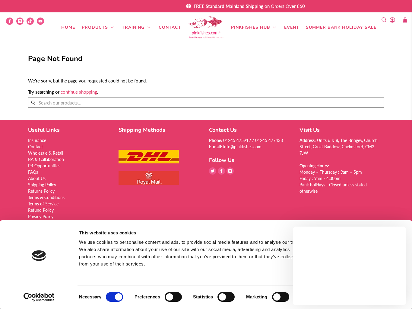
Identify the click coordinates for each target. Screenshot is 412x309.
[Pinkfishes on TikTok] (32, 23)
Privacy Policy (40, 216)
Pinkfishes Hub (250, 27)
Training (133, 27)
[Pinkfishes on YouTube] (42, 23)
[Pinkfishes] (206, 27)
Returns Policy (41, 191)
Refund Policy (41, 210)
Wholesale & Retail (45, 153)
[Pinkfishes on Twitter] (212, 172)
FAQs (33, 172)
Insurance (37, 140)
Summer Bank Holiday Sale (341, 27)
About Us (37, 178)
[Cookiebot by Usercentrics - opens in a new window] (39, 297)
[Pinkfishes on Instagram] (21, 23)
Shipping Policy (42, 184)
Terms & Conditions (46, 197)
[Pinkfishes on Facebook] (11, 23)
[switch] (173, 297)
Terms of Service (43, 203)
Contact (170, 27)
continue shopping (79, 92)
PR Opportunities (44, 165)
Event (291, 27)
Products (95, 27)
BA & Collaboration (46, 159)
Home (68, 27)
